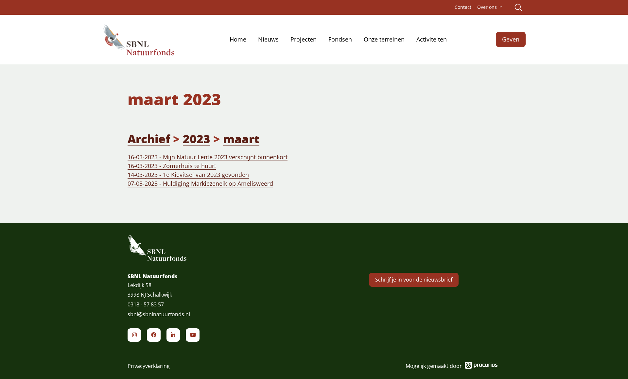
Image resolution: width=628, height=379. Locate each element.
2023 (196, 138)
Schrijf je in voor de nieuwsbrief (413, 279)
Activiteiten (431, 39)
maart (241, 138)
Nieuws (268, 39)
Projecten (303, 39)
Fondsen (340, 39)
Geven (510, 39)
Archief (149, 138)
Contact (463, 7)
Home (238, 39)
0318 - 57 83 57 (146, 304)
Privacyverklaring (149, 366)
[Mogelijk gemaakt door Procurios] (481, 366)
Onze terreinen (384, 39)
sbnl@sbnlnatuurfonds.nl (159, 314)
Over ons (487, 7)
